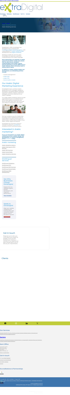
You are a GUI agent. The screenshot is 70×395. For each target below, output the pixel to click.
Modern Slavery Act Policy (11, 380)
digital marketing (16, 52)
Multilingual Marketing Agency (26, 380)
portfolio (16, 125)
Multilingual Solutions (4, 334)
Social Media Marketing (19, 333)
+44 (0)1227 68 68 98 (6, 358)
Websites (9, 14)
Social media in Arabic (9, 80)
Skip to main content (5, 0)
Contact (28, 14)
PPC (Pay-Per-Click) (10, 333)
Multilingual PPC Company (21, 384)
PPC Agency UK (29, 384)
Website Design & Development (31, 333)
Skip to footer (15, 0)
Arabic (8, 23)
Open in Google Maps (4, 352)
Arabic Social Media (7, 152)
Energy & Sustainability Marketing (26, 340)
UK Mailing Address (4, 361)
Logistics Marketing (4, 341)
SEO (5, 333)
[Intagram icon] (16, 323)
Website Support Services (38, 384)
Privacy (1, 380)
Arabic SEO (6, 76)
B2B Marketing (12, 334)
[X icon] (37, 323)
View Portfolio (8, 195)
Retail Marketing (11, 341)
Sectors (3, 337)
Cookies (4, 380)
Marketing (3, 14)
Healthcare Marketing (4, 340)
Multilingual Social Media (8, 169)
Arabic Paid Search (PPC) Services (8, 147)
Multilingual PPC (6, 165)
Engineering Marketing (14, 340)
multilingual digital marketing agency (12, 50)
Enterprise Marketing (37, 340)
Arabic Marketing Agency (9, 145)
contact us (9, 138)
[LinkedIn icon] (26, 323)
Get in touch (7, 217)
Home (3, 23)
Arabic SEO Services (7, 150)
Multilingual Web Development (6, 171)
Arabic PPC (7, 78)
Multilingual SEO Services (9, 167)
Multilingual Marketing (8, 163)
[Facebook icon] (5, 323)
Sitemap (18, 380)
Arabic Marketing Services (9, 154)
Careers (1, 363)
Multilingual (16, 14)
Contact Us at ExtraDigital (5, 360)
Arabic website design (18, 51)
